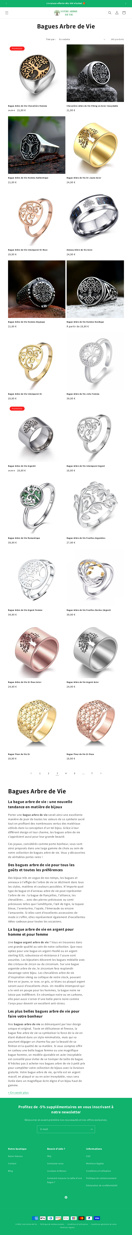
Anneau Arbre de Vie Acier (80, 250)
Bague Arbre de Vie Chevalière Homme (27, 106)
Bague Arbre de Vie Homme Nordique (85, 322)
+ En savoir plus (18, 1092)
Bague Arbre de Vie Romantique (24, 538)
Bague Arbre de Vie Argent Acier (83, 682)
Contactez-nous (55, 1163)
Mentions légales (95, 1163)
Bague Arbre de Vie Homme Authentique (28, 178)
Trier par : (51, 39)
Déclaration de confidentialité (101, 1185)
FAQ (49, 1156)
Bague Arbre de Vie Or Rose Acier (24, 682)
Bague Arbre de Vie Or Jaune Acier (84, 178)
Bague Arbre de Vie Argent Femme (25, 610)
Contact (12, 1163)
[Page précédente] (31, 773)
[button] (6, 12)
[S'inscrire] (91, 1129)
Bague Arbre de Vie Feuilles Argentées (86, 538)
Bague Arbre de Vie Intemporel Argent (86, 466)
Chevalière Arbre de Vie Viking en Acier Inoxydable (92, 106)
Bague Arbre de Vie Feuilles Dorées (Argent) (89, 610)
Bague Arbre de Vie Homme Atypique (26, 322)
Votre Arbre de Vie (29, 1224)
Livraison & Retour (57, 1170)
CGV (88, 1156)
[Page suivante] (100, 773)
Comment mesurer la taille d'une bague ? (64, 1180)
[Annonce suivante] (125, 3)
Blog (10, 1170)
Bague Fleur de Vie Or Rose (80, 754)
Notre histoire (15, 1156)
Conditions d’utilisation (98, 1170)
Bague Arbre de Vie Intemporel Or (25, 394)
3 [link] (57, 773)
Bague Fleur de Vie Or (19, 754)
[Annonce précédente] (6, 3)
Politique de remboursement (101, 1178)
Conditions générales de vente (104, 1224)
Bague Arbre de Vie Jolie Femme (83, 394)
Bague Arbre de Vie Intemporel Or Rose (27, 250)
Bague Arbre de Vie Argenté (22, 466)
